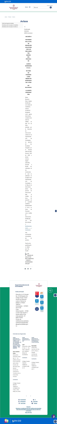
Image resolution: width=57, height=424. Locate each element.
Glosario (28, 406)
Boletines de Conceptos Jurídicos (10, 26)
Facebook (23, 399)
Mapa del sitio (28, 412)
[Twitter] (31, 269)
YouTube (23, 403)
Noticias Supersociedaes (8, 23)
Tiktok (35, 403)
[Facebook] (25, 269)
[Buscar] (51, 7)
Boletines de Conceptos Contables (10, 25)
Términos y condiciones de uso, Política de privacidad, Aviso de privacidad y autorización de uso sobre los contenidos (28, 409)
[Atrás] (24, 26)
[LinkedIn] (28, 269)
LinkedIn (35, 401)
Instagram (23, 401)
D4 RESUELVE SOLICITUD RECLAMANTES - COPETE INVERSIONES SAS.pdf (29, 258)
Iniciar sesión (49, 5)
